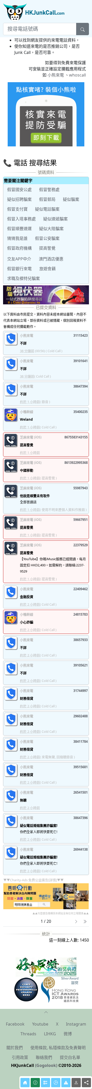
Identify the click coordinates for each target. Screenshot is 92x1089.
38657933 (80, 639)
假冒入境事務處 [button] (21, 219)
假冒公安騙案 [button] (47, 238)
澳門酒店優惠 (51, 259)
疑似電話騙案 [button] (47, 209)
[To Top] (46, 1012)
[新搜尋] (82, 29)
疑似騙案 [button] (71, 199)
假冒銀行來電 (19, 268)
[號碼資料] (35, 1082)
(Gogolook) (46, 1065)
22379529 (80, 545)
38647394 (80, 386)
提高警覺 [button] (47, 248)
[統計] (55, 1082)
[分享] (86, 1082)
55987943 (80, 488)
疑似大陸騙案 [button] (51, 228)
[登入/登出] (76, 1082)
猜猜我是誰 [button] (17, 238)
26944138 (80, 849)
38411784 (80, 741)
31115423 (80, 335)
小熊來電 (56, 75)
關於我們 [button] (14, 1047)
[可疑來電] (66, 1082)
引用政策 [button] (20, 1057)
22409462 (80, 589)
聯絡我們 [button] (44, 1057)
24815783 (80, 614)
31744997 (80, 690)
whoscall (77, 75)
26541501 (80, 792)
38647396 (80, 817)
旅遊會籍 (47, 268)
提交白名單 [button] (70, 1057)
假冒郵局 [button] (47, 199)
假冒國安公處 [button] (19, 189)
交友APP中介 (19, 259)
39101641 (80, 361)
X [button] (57, 1024)
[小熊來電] (46, 114)
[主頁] (25, 1082)
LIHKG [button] (50, 1034)
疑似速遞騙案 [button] (55, 219)
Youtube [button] (40, 1024)
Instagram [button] (76, 1024)
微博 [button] (68, 1034)
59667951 (80, 519)
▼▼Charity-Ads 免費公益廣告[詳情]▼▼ (33, 880)
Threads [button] (28, 1034)
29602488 (80, 716)
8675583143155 (76, 437)
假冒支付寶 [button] (17, 209)
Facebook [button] (15, 1024)
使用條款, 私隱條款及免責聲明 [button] (58, 1047)
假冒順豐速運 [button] (19, 228)
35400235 (80, 411)
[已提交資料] (45, 1082)
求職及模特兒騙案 (23, 278)
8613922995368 (76, 462)
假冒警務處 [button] (49, 189)
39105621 (80, 665)
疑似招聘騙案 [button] (19, 199)
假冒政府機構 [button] (19, 248)
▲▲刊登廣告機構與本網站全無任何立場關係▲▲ (60, 913)
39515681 (80, 767)
